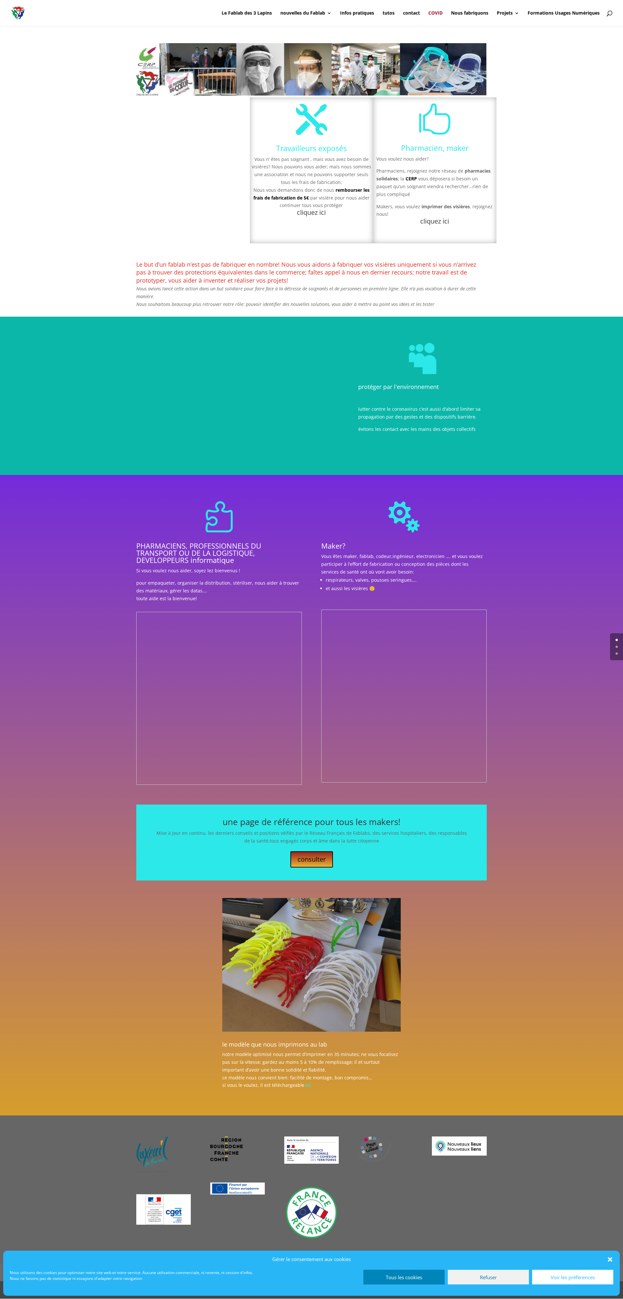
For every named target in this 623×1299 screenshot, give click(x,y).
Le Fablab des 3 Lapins (247, 13)
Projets (505, 13)
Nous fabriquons (469, 13)
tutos (389, 13)
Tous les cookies (404, 1277)
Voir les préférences (573, 1277)
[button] (610, 1259)
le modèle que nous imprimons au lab (274, 1044)
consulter (312, 859)
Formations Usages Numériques (564, 13)
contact (411, 13)
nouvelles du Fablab (302, 13)
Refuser (488, 1277)
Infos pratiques (357, 13)
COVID (435, 13)
